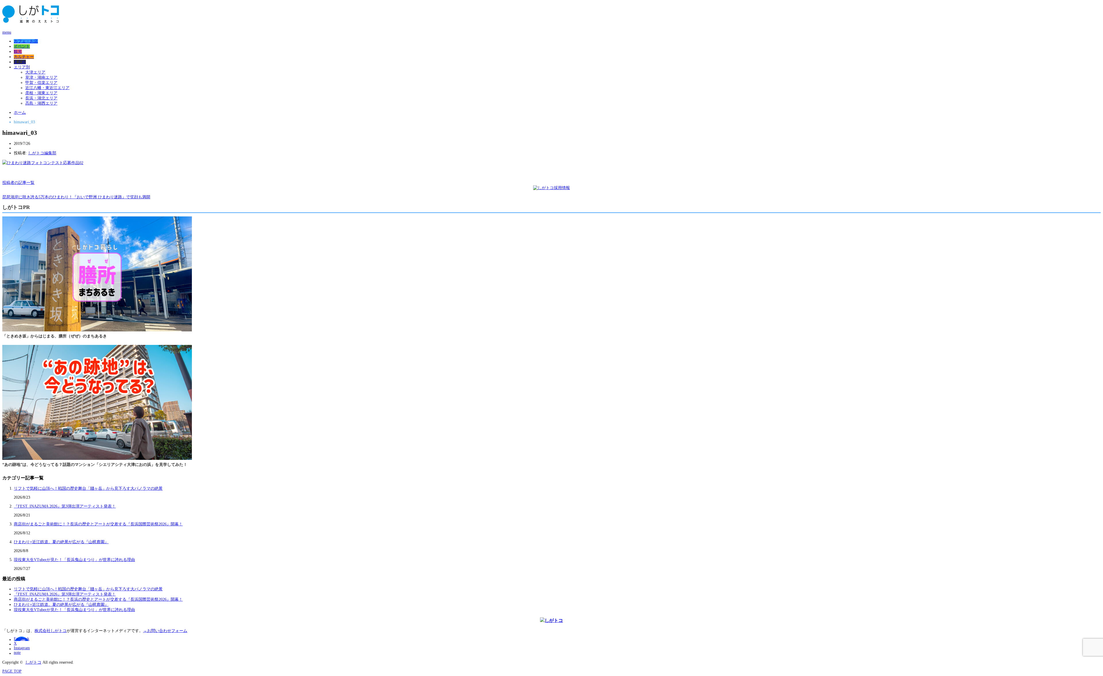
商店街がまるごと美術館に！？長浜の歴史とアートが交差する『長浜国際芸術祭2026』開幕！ (98, 524)
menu (6, 32)
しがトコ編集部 (42, 153)
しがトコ (33, 662)
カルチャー (24, 57)
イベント (22, 46)
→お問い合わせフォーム (165, 631)
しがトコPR (16, 207)
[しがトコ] (30, 20)
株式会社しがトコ (50, 631)
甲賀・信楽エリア (41, 82)
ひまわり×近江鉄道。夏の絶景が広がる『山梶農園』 (61, 542)
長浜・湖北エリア (41, 98)
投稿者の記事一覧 (18, 182)
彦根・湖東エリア (41, 93)
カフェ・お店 (26, 41)
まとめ (20, 62)
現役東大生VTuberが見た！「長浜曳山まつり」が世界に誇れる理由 (74, 560)
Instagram (22, 648)
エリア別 (22, 67)
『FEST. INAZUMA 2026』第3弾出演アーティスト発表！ (65, 506)
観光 (18, 51)
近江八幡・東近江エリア (47, 88)
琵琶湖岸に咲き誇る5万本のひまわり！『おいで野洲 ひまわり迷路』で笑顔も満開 (76, 197)
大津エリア (35, 72)
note (17, 652)
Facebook (21, 639)
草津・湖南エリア (41, 77)
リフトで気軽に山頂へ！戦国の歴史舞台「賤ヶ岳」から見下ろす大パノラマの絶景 (88, 488)
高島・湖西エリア (41, 103)
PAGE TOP (12, 671)
